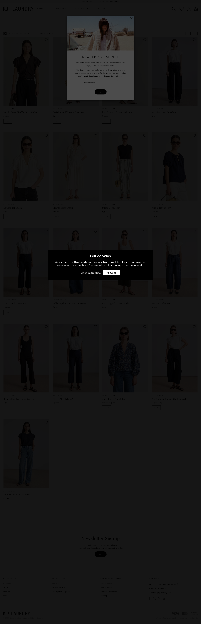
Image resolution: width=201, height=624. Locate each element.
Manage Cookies (91, 273)
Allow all (111, 272)
